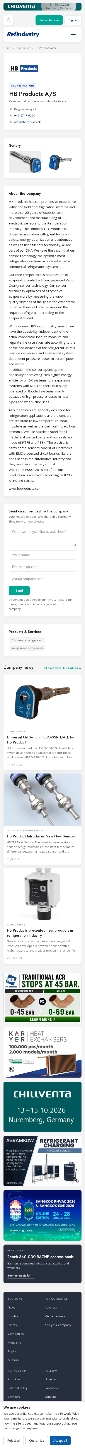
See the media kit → (20, 1275)
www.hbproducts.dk (27, 122)
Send (19, 590)
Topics (12, 1351)
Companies (23, 48)
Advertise (51, 1307)
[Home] (23, 34)
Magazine (14, 1342)
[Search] (8, 20)
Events (12, 1325)
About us (14, 1379)
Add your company (58, 1325)
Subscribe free (49, 20)
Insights (13, 1316)
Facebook (51, 1388)
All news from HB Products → (63, 668)
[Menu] (73, 34)
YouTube (51, 1397)
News (11, 1307)
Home (7, 48)
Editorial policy (17, 1388)
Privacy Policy (56, 600)
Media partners (55, 1316)
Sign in (73, 20)
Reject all (13, 1440)
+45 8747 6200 (24, 115)
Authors (13, 1360)
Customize (36, 1440)
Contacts (14, 1397)
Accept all (60, 1440)
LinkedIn (50, 1379)
